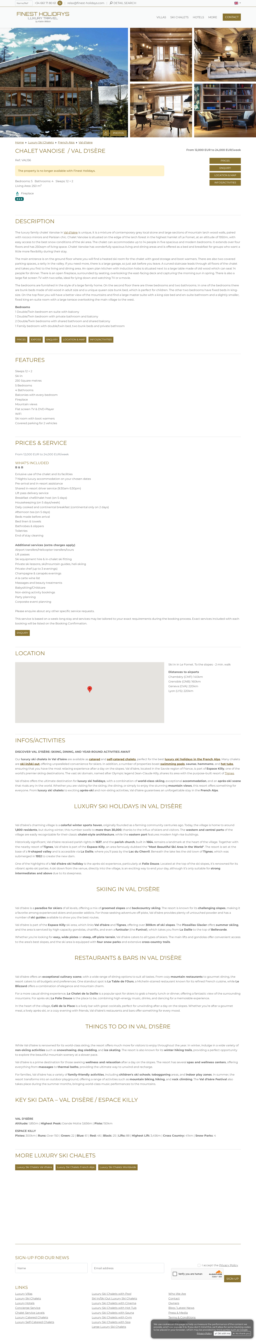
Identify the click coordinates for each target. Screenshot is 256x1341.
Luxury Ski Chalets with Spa (111, 1322)
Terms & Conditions (182, 1317)
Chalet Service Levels (30, 1312)
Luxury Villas (23, 1293)
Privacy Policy (228, 1265)
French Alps (66, 142)
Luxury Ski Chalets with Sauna (113, 1312)
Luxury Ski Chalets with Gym (112, 1317)
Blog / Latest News (181, 1308)
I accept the (220, 1265)
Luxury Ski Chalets (41, 142)
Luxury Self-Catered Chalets (34, 1322)
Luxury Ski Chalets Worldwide (118, 1167)
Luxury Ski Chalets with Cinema (114, 1303)
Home (19, 142)
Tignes (229, 773)
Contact (174, 1298)
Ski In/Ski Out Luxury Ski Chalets (114, 1298)
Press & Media (178, 1312)
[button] (237, 3)
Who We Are (177, 1293)
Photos (118, 133)
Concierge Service (27, 1308)
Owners (173, 1303)
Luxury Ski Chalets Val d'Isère (34, 1167)
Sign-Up (232, 1278)
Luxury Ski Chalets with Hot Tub (114, 1308)
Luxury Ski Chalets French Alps (76, 1167)
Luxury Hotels (24, 1303)
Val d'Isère (86, 142)
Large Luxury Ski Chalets (109, 1326)
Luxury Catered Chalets (31, 1317)
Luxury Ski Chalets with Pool (111, 1293)
